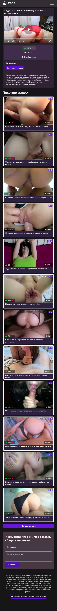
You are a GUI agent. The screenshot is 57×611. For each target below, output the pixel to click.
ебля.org (27, 584)
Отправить (12, 564)
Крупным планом (15, 68)
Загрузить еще (29, 526)
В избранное (30, 57)
